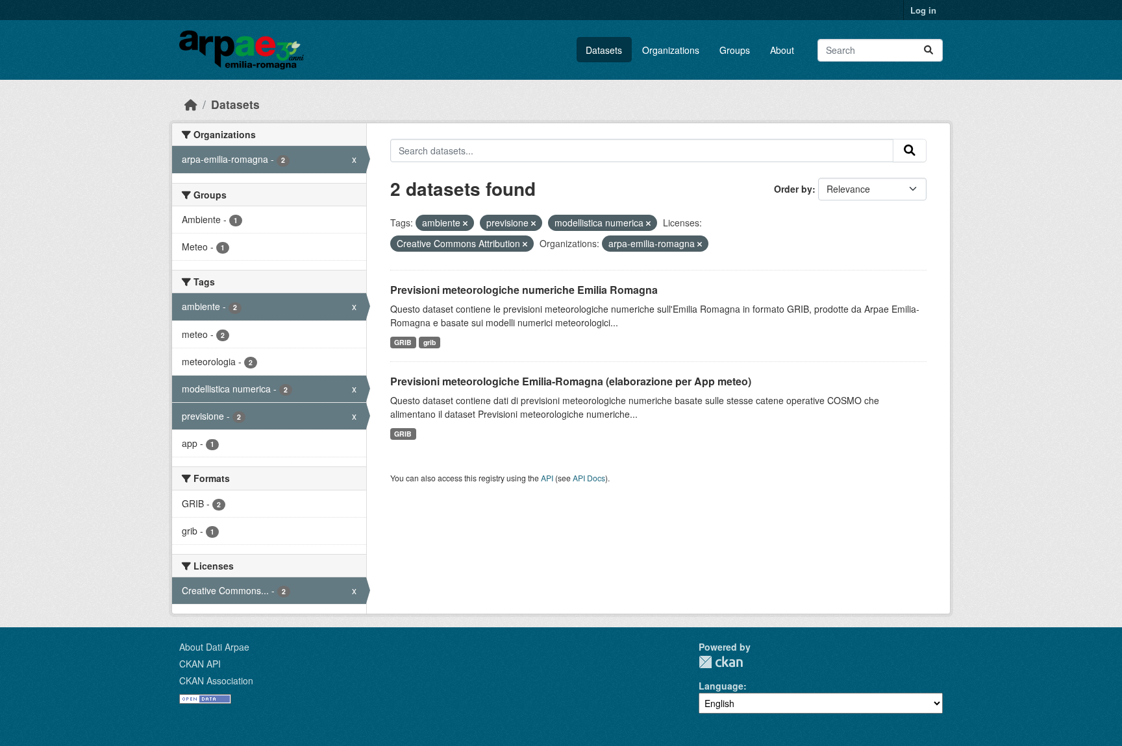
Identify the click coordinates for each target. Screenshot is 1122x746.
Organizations (670, 49)
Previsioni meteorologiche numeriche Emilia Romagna (524, 289)
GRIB (403, 342)
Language (721, 685)
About (782, 49)
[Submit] (928, 50)
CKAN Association (216, 680)
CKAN (721, 662)
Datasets (604, 49)
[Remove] (465, 223)
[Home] (190, 104)
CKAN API (200, 663)
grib (429, 342)
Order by (793, 188)
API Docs (589, 477)
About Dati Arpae (214, 646)
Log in (923, 10)
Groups (734, 49)
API (547, 477)
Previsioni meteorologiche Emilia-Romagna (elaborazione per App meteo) (570, 381)
